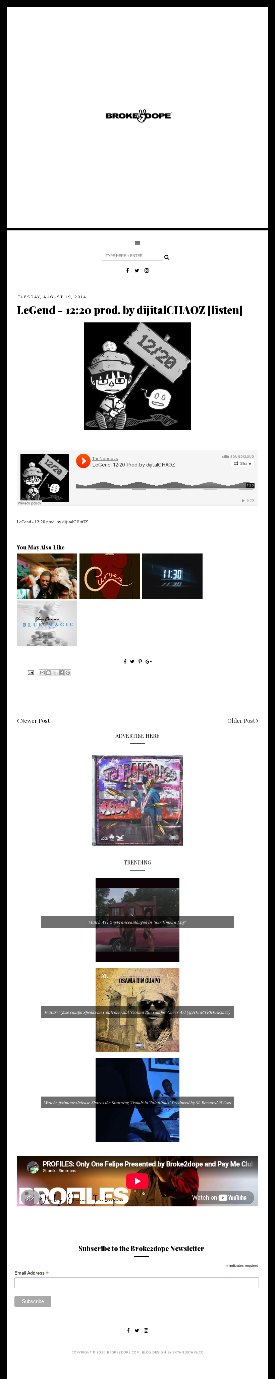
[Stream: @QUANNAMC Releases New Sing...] (109, 597)
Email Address (31, 1273)
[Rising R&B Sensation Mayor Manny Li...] (172, 597)
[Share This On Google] (149, 661)
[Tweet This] (133, 661)
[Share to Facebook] (61, 672)
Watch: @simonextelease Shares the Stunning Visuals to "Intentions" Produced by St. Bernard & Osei (137, 1102)
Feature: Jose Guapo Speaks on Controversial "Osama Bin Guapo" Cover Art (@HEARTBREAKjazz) (137, 1012)
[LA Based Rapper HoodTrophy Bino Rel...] (47, 597)
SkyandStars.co (188, 1352)
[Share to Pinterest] (67, 672)
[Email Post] (30, 672)
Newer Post (34, 720)
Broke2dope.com (123, 1352)
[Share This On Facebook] (125, 661)
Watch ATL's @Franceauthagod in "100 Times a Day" (137, 922)
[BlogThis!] (48, 672)
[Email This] (42, 672)
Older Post (241, 720)
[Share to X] (55, 672)
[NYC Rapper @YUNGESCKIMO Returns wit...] (47, 644)
